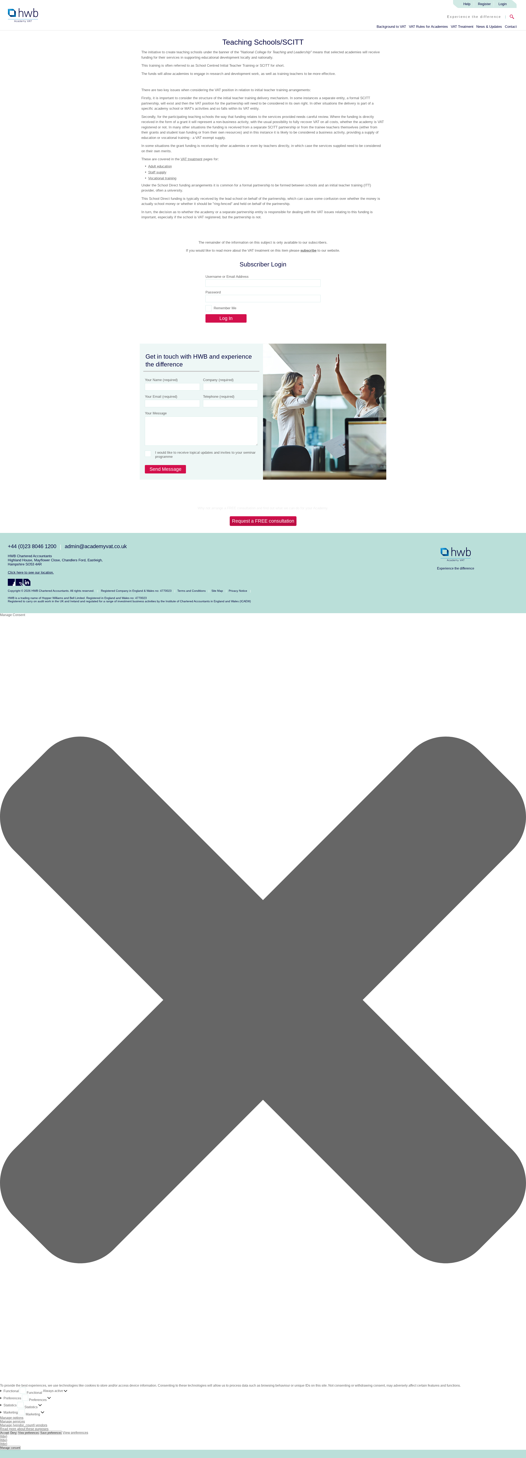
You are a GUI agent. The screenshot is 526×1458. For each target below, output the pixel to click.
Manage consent (10, 1447)
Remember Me (225, 308)
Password (213, 292)
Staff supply (157, 172)
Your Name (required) (161, 380)
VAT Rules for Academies (428, 27)
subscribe (308, 250)
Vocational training (162, 178)
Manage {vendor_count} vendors (23, 1425)
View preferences (28, 1432)
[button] (263, 1000)
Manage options (11, 1418)
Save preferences (50, 1432)
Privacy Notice (238, 590)
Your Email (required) (161, 397)
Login (502, 4)
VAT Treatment (462, 27)
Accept (4, 1432)
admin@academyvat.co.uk (96, 546)
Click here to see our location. (31, 572)
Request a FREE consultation (263, 521)
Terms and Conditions (191, 590)
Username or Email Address (227, 277)
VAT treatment (191, 159)
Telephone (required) (218, 397)
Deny (13, 1432)
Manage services (12, 1421)
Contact (511, 27)
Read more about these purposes (24, 1429)
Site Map (217, 590)
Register (484, 4)
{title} (3, 1436)
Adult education (160, 166)
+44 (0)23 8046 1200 (32, 546)
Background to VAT (391, 27)
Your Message (156, 413)
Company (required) (218, 380)
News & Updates (489, 27)
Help (466, 4)
